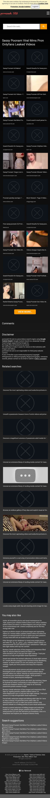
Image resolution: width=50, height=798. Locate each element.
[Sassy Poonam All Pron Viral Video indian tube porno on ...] (37, 91)
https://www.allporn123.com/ (37, 783)
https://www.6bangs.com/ (13, 777)
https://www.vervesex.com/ (12, 785)
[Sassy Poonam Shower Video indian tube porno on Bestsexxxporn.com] (37, 168)
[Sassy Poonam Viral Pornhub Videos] (37, 272)
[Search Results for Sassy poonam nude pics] (13, 143)
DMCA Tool (33, 757)
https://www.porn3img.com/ (37, 789)
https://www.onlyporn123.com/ (37, 785)
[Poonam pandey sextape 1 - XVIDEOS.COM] (13, 194)
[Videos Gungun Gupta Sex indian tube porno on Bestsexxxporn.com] (37, 246)
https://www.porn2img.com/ (37, 788)
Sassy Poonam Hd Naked (11, 68)
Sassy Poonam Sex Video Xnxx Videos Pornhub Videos (22, 250)
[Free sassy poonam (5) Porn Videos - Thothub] (13, 220)
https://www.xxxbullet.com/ (12, 786)
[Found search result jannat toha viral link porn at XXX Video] (37, 117)
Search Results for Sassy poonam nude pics (18, 146)
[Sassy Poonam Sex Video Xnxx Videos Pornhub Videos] (13, 246)
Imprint (26, 755)
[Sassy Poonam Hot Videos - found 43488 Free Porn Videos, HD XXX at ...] (13, 91)
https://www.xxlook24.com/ (13, 792)
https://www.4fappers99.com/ (13, 776)
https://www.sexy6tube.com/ (37, 776)
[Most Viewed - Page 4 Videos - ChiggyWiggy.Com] (37, 194)
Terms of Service (35, 755)
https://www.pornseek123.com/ (37, 779)
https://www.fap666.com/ (13, 780)
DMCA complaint (41, 359)
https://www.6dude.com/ (13, 779)
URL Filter (25, 757)
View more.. (25, 312)
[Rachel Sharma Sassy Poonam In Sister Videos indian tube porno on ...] (13, 298)
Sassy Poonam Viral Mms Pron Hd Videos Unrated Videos (23, 120)
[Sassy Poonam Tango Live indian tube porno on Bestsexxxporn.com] (13, 168)
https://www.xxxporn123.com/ (13, 789)
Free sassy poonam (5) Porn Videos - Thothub (19, 224)
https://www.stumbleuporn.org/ (37, 792)
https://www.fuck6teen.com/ (37, 777)
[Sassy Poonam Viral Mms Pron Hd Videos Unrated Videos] (13, 117)
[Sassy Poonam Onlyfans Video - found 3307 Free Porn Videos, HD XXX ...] (37, 143)
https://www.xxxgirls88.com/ (37, 774)
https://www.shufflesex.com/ (13, 783)
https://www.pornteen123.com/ (37, 782)
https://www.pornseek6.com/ (37, 780)
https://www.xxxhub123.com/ (13, 788)
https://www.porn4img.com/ (37, 791)
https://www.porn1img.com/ (37, 786)
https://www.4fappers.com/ (12, 774)
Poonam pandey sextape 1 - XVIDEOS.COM (18, 198)
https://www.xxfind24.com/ (13, 791)
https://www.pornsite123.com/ (13, 782)
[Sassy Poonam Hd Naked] (13, 65)
